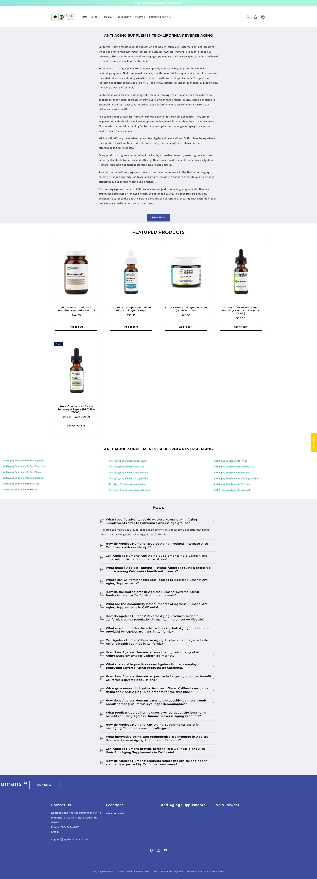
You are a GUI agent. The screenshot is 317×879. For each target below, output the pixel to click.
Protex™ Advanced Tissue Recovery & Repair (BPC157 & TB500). (76, 409)
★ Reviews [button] (314, 442)
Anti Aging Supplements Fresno (20, 489)
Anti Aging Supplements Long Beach (128, 478)
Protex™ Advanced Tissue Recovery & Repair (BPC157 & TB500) (241, 310)
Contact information (195, 871)
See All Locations (115, 813)
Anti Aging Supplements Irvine (230, 460)
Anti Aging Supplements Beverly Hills (234, 466)
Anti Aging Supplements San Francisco (24, 466)
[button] (95, 17)
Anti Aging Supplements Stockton (232, 472)
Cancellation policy (215, 871)
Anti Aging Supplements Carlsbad (232, 484)
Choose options (76, 425)
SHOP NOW (158, 217)
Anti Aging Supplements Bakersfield (128, 472)
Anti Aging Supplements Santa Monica (129, 490)
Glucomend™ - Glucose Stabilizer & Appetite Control (76, 309)
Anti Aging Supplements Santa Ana (127, 460)
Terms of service (127, 871)
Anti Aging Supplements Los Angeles (23, 460)
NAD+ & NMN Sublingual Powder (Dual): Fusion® (186, 309)
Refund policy (160, 871)
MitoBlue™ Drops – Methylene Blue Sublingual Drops (131, 309)
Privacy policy (144, 871)
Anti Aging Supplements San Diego (22, 472)
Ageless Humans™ (108, 871)
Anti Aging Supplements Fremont (232, 490)
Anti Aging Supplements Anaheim (127, 484)
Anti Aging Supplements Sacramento (23, 477)
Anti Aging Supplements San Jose (21, 483)
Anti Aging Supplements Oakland (126, 466)
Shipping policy (176, 871)
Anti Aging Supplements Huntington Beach (237, 478)
